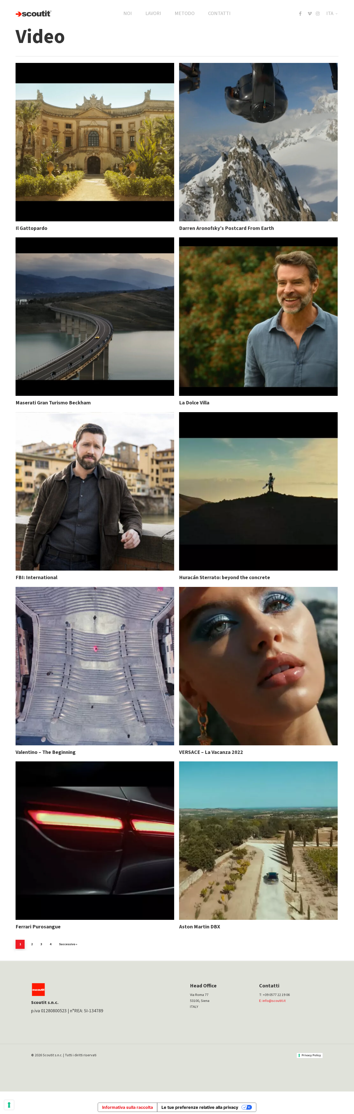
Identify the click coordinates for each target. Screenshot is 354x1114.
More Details (108, 137)
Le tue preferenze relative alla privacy (199, 1107)
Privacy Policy (311, 1055)
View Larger (81, 137)
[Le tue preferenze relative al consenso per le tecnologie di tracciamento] (9, 1105)
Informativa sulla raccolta (127, 1107)
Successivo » (68, 944)
